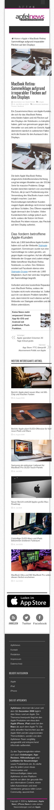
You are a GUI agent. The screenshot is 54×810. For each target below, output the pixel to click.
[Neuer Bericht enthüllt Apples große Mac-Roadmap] (31, 487)
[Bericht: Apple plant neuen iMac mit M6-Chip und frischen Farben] (31, 377)
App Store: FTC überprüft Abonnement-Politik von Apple (32, 348)
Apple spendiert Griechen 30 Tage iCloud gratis (30, 338)
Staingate (42, 245)
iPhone (14, 691)
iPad (13, 686)
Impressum (16, 659)
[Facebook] (26, 7)
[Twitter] (30, 7)
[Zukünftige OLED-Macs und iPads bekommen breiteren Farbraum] (31, 523)
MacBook (21, 106)
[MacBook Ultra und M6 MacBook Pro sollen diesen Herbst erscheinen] (31, 560)
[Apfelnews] (29, 17)
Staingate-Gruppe (19, 271)
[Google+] (23, 7)
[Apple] (33, 7)
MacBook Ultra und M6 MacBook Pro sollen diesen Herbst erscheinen (31, 576)
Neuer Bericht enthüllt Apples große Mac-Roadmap (30, 503)
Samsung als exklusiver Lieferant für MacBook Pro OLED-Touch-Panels (27, 466)
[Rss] (19, 7)
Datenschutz (16, 663)
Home (17, 38)
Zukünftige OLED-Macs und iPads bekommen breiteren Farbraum (26, 539)
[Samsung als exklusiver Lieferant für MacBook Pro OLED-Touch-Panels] (31, 450)
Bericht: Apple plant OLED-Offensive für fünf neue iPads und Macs (31, 430)
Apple (24, 38)
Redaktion (15, 654)
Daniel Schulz (30, 102)
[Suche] (43, 2)
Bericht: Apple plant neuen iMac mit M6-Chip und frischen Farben (29, 393)
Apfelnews (15, 645)
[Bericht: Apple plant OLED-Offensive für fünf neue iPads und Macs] (31, 413)
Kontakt (14, 650)
